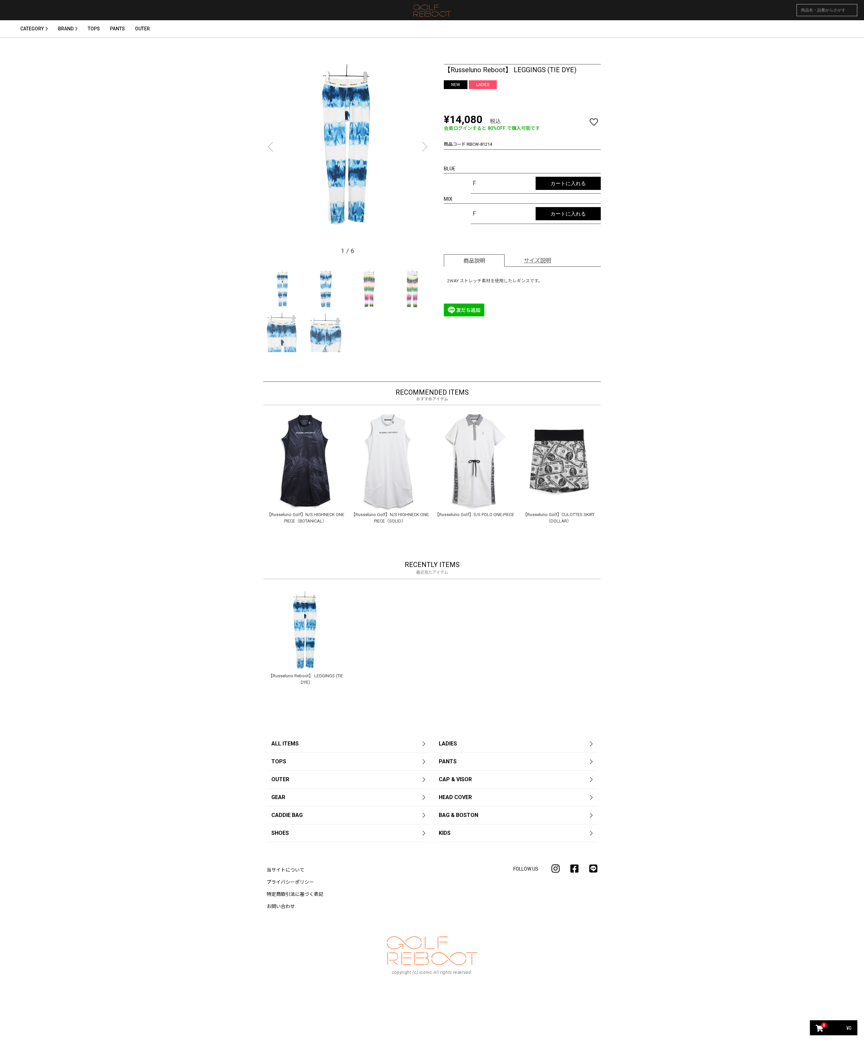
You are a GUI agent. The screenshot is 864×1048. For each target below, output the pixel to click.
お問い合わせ (281, 906)
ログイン (432, 541)
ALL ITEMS (285, 743)
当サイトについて (285, 870)
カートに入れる (568, 183)
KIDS (445, 833)
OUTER (142, 28)
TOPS (94, 28)
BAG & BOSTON (458, 815)
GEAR (278, 797)
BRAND (66, 28)
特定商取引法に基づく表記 (295, 894)
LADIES (448, 743)
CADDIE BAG (287, 815)
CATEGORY (32, 28)
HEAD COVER (455, 797)
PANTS (117, 28)
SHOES (280, 833)
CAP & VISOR (455, 779)
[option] (347, 148)
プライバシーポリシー (290, 882)
